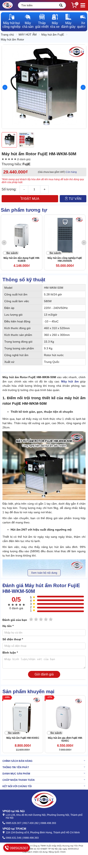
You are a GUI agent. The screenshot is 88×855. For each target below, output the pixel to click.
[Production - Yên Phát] (7, 5)
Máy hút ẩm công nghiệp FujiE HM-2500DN (64, 259)
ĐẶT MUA (31, 198)
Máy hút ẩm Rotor (12, 39)
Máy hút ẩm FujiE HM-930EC (22, 738)
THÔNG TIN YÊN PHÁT (15, 767)
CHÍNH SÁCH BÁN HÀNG (17, 761)
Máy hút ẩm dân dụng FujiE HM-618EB (21, 259)
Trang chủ (7, 34)
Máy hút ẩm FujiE (52, 34)
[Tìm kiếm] (61, 5)
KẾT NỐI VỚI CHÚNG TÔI (17, 786)
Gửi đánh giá (44, 674)
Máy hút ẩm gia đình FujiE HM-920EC (65, 739)
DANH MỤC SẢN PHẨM (16, 773)
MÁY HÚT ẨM (28, 34)
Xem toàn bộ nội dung (44, 572)
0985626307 (18, 848)
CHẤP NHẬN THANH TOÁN (18, 780)
